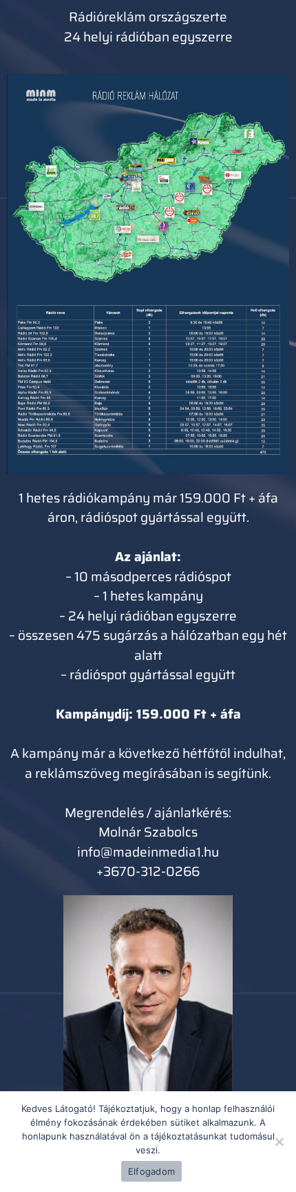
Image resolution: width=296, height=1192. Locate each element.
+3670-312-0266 (148, 871)
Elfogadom (151, 1171)
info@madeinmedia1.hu (148, 851)
